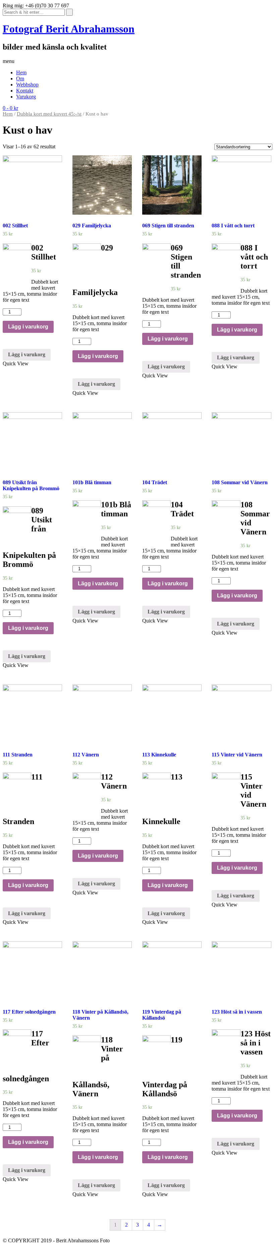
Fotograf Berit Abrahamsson (68, 29)
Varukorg (26, 96)
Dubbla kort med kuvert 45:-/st (49, 114)
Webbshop (27, 84)
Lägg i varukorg (28, 326)
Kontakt (24, 90)
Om (20, 78)
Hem (21, 72)
